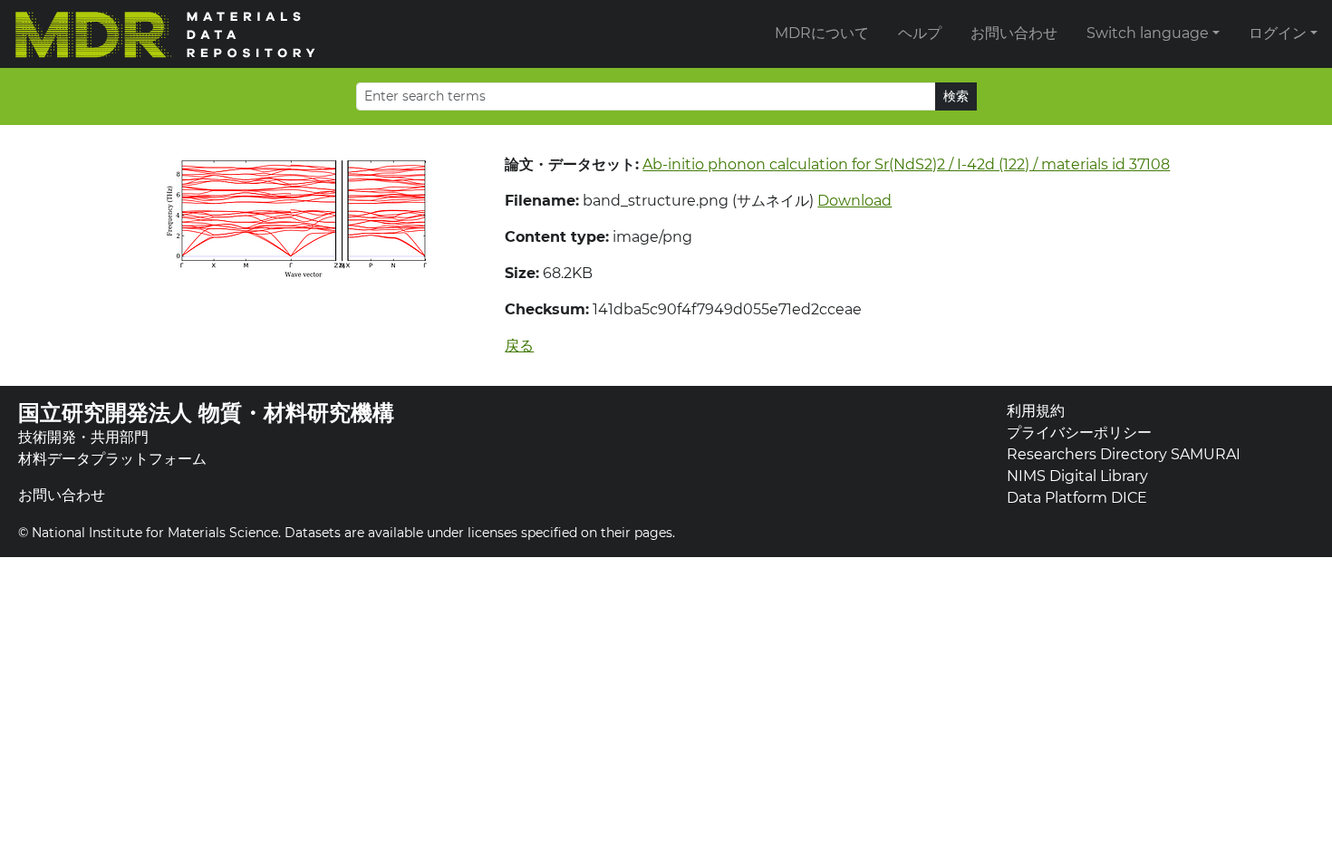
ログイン (1278, 33)
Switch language (1147, 33)
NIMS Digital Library (1077, 476)
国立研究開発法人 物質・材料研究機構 (206, 412)
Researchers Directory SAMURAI (1123, 454)
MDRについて (822, 33)
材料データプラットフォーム (112, 458)
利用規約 (1036, 410)
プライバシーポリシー (1079, 432)
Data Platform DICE (1077, 497)
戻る (519, 345)
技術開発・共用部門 (83, 437)
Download (854, 200)
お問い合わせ (1013, 33)
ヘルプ (919, 33)
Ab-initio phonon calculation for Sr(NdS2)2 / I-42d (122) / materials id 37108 (906, 164)
